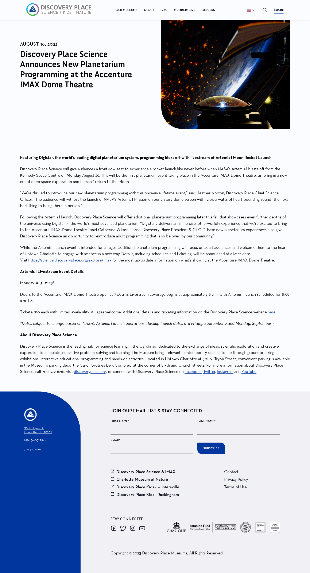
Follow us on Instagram (132, 528)
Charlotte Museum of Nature (142, 479)
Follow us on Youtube (142, 528)
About (149, 10)
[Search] (264, 10)
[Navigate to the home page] (66, 10)
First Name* (120, 421)
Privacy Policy (236, 479)
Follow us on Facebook (114, 528)
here (271, 311)
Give (164, 10)
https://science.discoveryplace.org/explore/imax (69, 260)
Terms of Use (235, 486)
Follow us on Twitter (123, 528)
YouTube (248, 371)
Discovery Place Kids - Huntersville (147, 486)
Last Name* (206, 421)
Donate (279, 10)
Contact (231, 471)
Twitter (209, 371)
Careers (208, 10)
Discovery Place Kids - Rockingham (147, 494)
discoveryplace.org (90, 371)
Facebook (193, 371)
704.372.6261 (32, 449)
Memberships (184, 10)
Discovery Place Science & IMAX (145, 471)
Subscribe (211, 448)
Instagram (225, 371)
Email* (115, 440)
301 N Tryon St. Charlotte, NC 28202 (38, 430)
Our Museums (126, 10)
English (252, 10)
